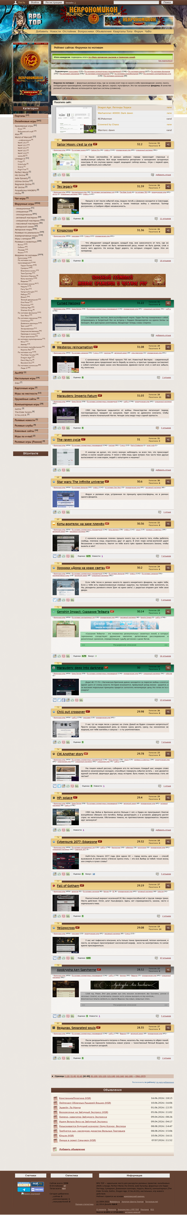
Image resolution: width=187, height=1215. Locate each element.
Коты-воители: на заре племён (80, 524)
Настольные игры (25, 378)
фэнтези (123, 975)
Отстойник (69, 31)
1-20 (67, 1076)
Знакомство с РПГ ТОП (128, 1209)
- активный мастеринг (26, 217)
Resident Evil (26, 363)
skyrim (55, 194)
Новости (55, 31)
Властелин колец (28, 271)
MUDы (18, 193)
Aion (17, 134)
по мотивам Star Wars (113, 487)
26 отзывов (165, 656)
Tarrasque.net (151, 1202)
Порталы (20, 116)
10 (94, 874)
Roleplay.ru (115, 1202)
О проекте (101, 1209)
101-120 (102, 1076)
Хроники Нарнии (28, 276)
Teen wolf (25, 326)
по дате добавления (165, 1082)
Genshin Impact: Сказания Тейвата (83, 612)
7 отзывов (166, 556)
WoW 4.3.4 (22, 148)
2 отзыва (166, 377)
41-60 (79, 1076)
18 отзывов (165, 261)
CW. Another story (70, 754)
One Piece (25, 302)
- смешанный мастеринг (27, 220)
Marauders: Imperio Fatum (77, 396)
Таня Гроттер (26, 273)
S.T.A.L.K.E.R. (21, 415)
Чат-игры (20, 198)
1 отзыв (167, 512)
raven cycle (151, 445)
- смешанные (21, 211)
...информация (24, 140)
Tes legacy (64, 187)
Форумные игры (59, 150)
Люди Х (24, 368)
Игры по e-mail (23, 436)
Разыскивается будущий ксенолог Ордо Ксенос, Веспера (92, 1126)
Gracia (20, 167)
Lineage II (20, 159)
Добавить (42, 31)
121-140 (111, 1076)
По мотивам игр (25, 352)
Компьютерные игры (79, 192)
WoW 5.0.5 (22, 151)
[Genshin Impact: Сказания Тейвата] (125, 629)
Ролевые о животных (26, 242)
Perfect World (21, 172)
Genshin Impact (146, 617)
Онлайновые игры (25, 121)
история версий (132, 1212)
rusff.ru (168, 309)
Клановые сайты (24, 431)
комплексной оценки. (134, 1196)
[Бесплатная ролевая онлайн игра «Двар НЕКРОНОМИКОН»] (139, 26)
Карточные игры (24, 388)
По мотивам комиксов (113, 76)
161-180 (129, 1076)
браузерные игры (24, 126)
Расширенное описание (125, 645)
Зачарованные (27, 329)
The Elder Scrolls (126, 192)
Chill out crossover (71, 712)
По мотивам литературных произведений (102, 71)
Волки (20, 245)
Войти (35, 2)
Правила (112, 1209)
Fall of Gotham (68, 886)
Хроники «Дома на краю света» (81, 568)
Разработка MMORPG (25, 190)
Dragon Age (26, 358)
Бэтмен (106, 891)
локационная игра (64, 761)
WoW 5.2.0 (22, 153)
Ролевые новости (25, 420)
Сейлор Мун (95, 150)
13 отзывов (165, 700)
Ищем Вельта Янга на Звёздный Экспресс (83, 1121)
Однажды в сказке (29, 334)
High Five (22, 170)
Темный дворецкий (29, 300)
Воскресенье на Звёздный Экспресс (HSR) (83, 1112)
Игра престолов (28, 337)
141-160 (120, 1076)
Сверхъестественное (30, 331)
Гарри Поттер (76, 309)
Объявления (103, 31)
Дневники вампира (29, 323)
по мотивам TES (141, 192)
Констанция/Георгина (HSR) (75, 1098)
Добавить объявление (72, 1149)
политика (107, 353)
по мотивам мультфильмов (126, 74)
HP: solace (64, 798)
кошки (138, 530)
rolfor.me (169, 674)
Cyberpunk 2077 (80, 849)
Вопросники (86, 31)
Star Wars (25, 316)
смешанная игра (103, 761)
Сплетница (25, 321)
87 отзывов (165, 958)
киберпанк (129, 847)
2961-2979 (140, 1076)
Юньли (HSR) (66, 1135)
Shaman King (26, 310)
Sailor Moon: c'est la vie (74, 144)
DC (113, 891)
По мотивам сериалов (69, 74)
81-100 (94, 1076)
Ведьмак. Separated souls (76, 1028)
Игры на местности (26, 393)
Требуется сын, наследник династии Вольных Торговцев (92, 1131)
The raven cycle (68, 440)
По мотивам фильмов (160, 71)
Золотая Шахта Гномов (133, 1202)
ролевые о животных (154, 530)
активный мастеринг (145, 891)
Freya (20, 162)
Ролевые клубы (24, 426)
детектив (75, 891)
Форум (138, 31)
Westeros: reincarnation (75, 347)
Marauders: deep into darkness (80, 668)
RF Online (20, 187)
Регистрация (54, 2)
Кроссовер (22, 258)
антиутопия (142, 847)
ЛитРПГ (19, 373)
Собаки (21, 247)
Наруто (24, 287)
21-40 (73, 1076)
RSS (152, 1209)
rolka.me (160, 891)
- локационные (22, 208)
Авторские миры (23, 229)
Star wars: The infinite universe (80, 482)
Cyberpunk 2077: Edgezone (77, 842)
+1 (168, 144)
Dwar (20, 129)
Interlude (22, 164)
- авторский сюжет (24, 226)
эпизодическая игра (123, 150)
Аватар (24, 344)
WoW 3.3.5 (22, 145)
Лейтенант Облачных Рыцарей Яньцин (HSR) (85, 1103)
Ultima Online (22, 181)
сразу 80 (21, 156)
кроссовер (73, 71)
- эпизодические (23, 214)
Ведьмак (134, 975)
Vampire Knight (27, 292)
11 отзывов (165, 218)
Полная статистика (84, 1204)
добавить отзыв (163, 175)
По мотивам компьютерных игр (157, 74)
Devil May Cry (26, 360)
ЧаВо (148, 31)
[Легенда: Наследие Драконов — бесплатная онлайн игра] (112, 286)
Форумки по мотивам (26, 255)
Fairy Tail (24, 289)
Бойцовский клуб (25, 132)
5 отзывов (166, 428)
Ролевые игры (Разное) (28, 442)
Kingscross (65, 230)
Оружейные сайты (25, 399)
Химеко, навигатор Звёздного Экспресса (83, 1117)
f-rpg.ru (87, 236)
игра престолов (137, 353)
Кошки (21, 253)
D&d (17, 383)
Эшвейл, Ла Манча (70, 1107)
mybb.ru (107, 150)
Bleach (24, 297)
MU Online (20, 175)
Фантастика (116, 847)
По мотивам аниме (136, 71)
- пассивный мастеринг (27, 223)
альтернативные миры (61, 575)
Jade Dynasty (21, 178)
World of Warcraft (23, 137)
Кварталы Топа (122, 31)
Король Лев (26, 350)
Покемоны (25, 305)
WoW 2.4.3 (22, 143)
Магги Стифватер (137, 445)
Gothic (18, 409)
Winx (23, 342)
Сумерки (24, 268)
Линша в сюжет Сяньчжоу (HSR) (77, 1140)
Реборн (24, 294)
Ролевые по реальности (27, 233)
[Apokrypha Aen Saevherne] (125, 989)
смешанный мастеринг (144, 150)
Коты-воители (114, 530)
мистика (112, 445)
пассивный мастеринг (153, 487)
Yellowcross (66, 928)
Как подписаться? (166, 61)
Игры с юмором (23, 239)
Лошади (21, 250)
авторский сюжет (120, 353)
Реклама (145, 1209)
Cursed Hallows (68, 303)
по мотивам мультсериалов (97, 74)
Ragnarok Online (23, 184)
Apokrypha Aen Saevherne (76, 970)
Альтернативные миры (26, 235)
